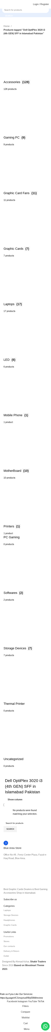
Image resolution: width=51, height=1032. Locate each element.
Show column (15, 799)
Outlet (6, 956)
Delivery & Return (11, 951)
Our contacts (9, 946)
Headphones (9, 920)
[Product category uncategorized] (25, 401)
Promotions (9, 936)
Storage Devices (11, 915)
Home (7, 26)
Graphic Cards (10, 925)
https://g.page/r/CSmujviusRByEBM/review (21, 998)
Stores (6, 941)
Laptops (7, 910)
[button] (45, 1026)
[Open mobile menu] (3, 4)
